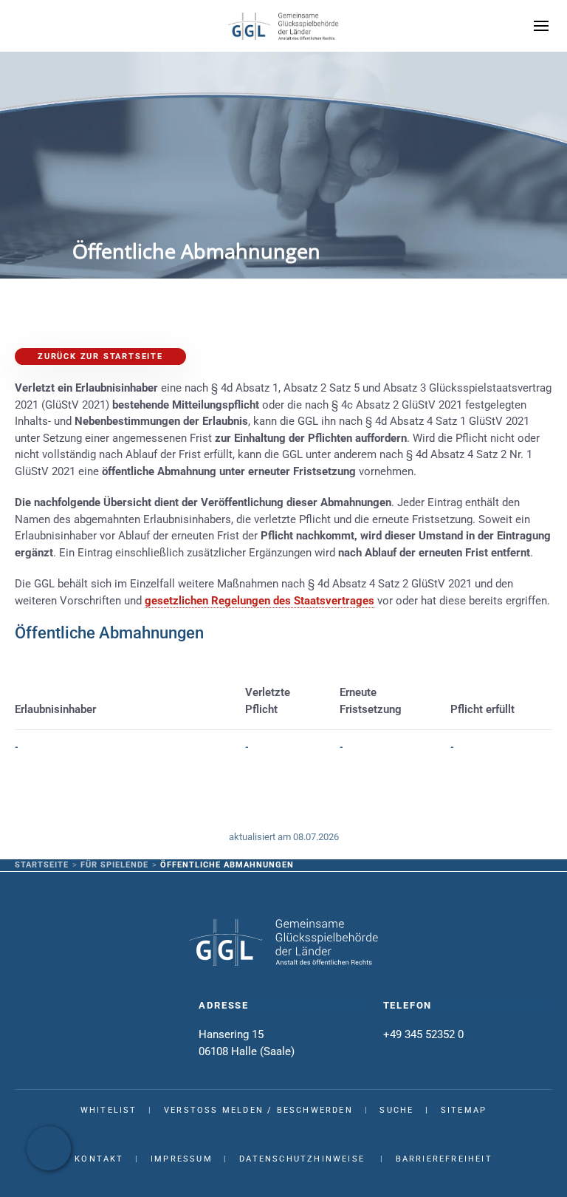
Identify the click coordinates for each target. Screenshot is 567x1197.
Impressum (182, 1159)
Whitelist (108, 1110)
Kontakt (99, 1159)
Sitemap (464, 1110)
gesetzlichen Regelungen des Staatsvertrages (259, 600)
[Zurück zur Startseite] (283, 25)
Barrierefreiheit (444, 1159)
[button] (541, 25)
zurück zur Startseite (100, 356)
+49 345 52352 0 (423, 1034)
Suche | (409, 1110)
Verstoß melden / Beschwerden (258, 1110)
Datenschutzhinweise (302, 1159)
